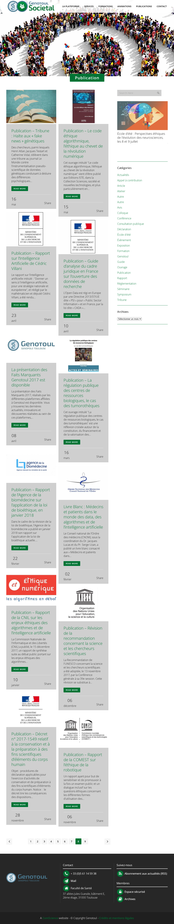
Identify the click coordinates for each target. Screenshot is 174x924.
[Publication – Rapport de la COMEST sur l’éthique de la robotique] (83, 731)
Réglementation (126, 283)
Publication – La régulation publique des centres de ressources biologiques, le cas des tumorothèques (81, 392)
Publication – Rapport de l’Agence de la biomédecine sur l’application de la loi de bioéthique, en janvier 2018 (30, 502)
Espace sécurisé (134, 892)
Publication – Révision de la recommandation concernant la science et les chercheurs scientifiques (83, 640)
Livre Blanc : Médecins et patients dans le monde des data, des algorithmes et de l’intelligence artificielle (83, 517)
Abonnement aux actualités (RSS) (145, 873)
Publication (124, 273)
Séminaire (123, 289)
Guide (121, 262)
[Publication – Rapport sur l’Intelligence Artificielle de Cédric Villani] (31, 229)
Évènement (124, 240)
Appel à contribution (129, 180)
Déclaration (124, 229)
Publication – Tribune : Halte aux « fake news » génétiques (30, 136)
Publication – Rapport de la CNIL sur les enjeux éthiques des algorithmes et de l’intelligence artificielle (31, 623)
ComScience (50, 918)
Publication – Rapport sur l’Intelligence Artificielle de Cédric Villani (30, 260)
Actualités (123, 175)
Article (121, 186)
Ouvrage (122, 267)
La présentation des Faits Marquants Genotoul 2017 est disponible (29, 377)
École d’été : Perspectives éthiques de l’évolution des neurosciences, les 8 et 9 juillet (141, 137)
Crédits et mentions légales (116, 918)
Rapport (122, 278)
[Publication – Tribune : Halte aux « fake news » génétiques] (31, 107)
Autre (120, 196)
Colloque (122, 213)
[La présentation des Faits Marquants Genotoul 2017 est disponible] (31, 346)
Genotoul (122, 256)
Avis (119, 207)
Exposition (123, 245)
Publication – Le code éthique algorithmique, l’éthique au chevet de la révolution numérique (83, 143)
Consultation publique (130, 224)
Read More (20, 188)
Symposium (124, 294)
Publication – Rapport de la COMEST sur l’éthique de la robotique (83, 762)
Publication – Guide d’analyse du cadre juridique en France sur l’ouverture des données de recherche (81, 273)
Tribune (122, 300)
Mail (73, 881)
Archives (129, 899)
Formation (123, 251)
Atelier (121, 191)
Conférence (124, 218)
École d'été (124, 235)
